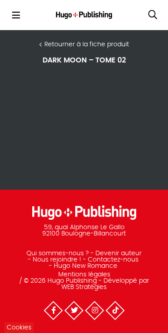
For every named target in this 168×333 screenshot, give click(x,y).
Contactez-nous (113, 260)
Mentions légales (84, 274)
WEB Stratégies (84, 287)
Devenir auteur (118, 253)
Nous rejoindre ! (57, 260)
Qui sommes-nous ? (57, 253)
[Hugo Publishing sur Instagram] (94, 310)
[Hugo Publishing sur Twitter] (73, 310)
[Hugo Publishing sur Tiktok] (114, 310)
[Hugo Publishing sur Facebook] (52, 310)
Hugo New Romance (85, 266)
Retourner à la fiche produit (86, 44)
